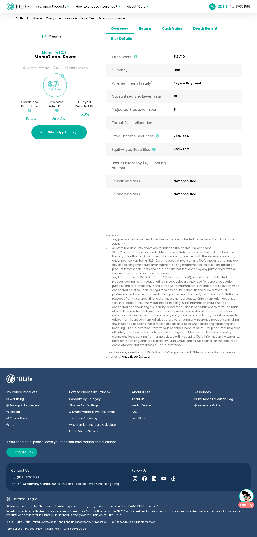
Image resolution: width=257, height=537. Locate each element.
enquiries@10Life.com (137, 357)
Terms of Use (14, 528)
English (33, 499)
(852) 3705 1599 (28, 477)
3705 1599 (243, 6)
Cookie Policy (53, 528)
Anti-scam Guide (75, 528)
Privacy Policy (33, 528)
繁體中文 (19, 499)
